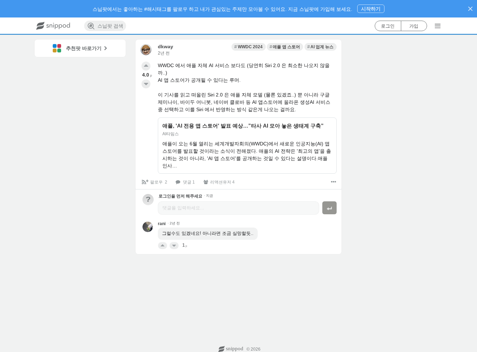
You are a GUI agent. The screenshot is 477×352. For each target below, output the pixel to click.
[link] (248, 47)
